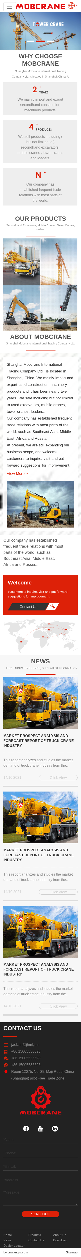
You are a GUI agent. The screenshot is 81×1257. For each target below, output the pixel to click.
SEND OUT (40, 1214)
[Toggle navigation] (9, 6)
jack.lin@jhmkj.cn (25, 1045)
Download (60, 1240)
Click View (58, 778)
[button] (30, 41)
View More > (17, 474)
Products (34, 1235)
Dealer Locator (14, 1245)
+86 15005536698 (25, 1051)
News (7, 1240)
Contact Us (28, 607)
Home (7, 1235)
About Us (59, 1235)
